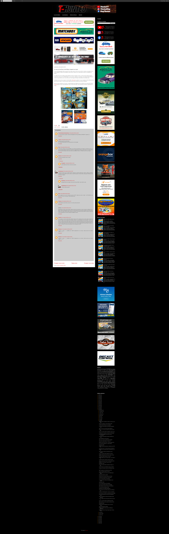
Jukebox (108, 377)
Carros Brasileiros (112, 369)
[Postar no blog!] (63, 127)
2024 (99, 397)
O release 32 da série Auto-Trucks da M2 (105, 477)
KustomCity (111, 377)
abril (100, 420)
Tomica (111, 386)
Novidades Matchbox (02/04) (103, 506)
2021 (99, 401)
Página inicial (74, 263)
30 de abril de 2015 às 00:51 (65, 193)
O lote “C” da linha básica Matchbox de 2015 (106, 453)
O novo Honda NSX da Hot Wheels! (104, 478)
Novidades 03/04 (101, 503)
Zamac (106, 388)
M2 (101, 378)
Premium (113, 381)
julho (100, 416)
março (100, 512)
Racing (108, 382)
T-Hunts (113, 385)
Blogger (86, 530)
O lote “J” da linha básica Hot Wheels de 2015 (106, 500)
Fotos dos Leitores (111, 373)
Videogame (113, 387)
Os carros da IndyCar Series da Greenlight (105, 484)
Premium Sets (99, 382)
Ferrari (98, 373)
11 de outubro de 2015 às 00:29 (67, 236)
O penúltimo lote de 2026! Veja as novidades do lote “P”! (109, 245)
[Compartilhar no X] (64, 127)
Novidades (99, 381)
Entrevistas (107, 372)
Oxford (104, 381)
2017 (99, 406)
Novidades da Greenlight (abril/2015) (104, 488)
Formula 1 (106, 373)
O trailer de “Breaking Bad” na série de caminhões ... (107, 491)
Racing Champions (112, 382)
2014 (99, 516)
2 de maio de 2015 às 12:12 (66, 217)
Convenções (111, 370)
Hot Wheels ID (104, 376)
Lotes (98, 378)
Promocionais (104, 382)
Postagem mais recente (59, 263)
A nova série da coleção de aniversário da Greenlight (107, 493)
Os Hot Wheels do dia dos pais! (104, 438)
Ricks (59, 147)
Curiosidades (104, 371)
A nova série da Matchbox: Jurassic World (105, 443)
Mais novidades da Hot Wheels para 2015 (105, 470)
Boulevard (99, 369)
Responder (60, 143)
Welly (103, 388)
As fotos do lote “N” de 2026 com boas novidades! (109, 233)
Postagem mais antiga (89, 263)
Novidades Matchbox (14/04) (103, 474)
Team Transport (106, 386)
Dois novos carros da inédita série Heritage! (105, 439)
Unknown (60, 155)
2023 (99, 398)
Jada (98, 377)
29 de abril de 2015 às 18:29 (66, 139)
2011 (99, 520)
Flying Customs (102, 373)
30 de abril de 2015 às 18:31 (71, 185)
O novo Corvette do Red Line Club (104, 471)
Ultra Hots (109, 387)
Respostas (61, 161)
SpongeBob (102, 385)
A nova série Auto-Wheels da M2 (104, 487)
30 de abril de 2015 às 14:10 (69, 180)
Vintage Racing (99, 388)
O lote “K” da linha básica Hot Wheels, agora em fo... (107, 431)
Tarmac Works (100, 386)
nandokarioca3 (60, 171)
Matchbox (113, 378)
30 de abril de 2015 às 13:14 (66, 201)
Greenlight (110, 374)
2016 (99, 407)
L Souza (59, 139)
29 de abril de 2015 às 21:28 (68, 171)
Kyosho (114, 377)
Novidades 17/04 (101, 463)
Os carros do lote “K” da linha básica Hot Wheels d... (107, 448)
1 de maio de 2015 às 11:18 (69, 163)
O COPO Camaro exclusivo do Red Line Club (106, 459)
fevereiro (100, 513)
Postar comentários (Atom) (61, 265)
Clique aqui (56, 84)
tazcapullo (63, 163)
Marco (59, 193)
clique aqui (73, 80)
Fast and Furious (112, 372)
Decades (113, 371)
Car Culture (103, 369)
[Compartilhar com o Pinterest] (67, 127)
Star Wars (105, 385)
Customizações (109, 371)
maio (100, 419)
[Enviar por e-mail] (62, 127)
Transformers (102, 387)
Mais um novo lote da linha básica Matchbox (106, 428)
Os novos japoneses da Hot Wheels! (104, 483)
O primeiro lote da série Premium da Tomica (105, 476)
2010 (99, 521)
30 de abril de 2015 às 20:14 (66, 207)
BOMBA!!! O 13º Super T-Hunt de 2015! (105, 462)
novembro (100, 411)
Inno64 (114, 376)
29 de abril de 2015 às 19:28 (66, 155)
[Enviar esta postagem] (58, 125)
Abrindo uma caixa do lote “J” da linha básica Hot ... (107, 442)
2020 (99, 402)
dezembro (100, 410)
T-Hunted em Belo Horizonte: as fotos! (105, 456)
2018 (99, 405)
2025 (99, 396)
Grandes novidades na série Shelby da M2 (105, 423)
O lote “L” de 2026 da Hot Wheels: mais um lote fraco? (109, 226)
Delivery (98, 372)
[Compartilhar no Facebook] (66, 127)
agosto (100, 415)
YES (104, 388)
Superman (109, 385)
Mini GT (104, 379)
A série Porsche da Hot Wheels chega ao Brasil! (106, 466)
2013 (99, 517)
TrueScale (105, 387)
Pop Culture (108, 381)
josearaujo (63, 180)
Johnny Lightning (102, 377)
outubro (100, 412)
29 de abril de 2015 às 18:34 (65, 147)
